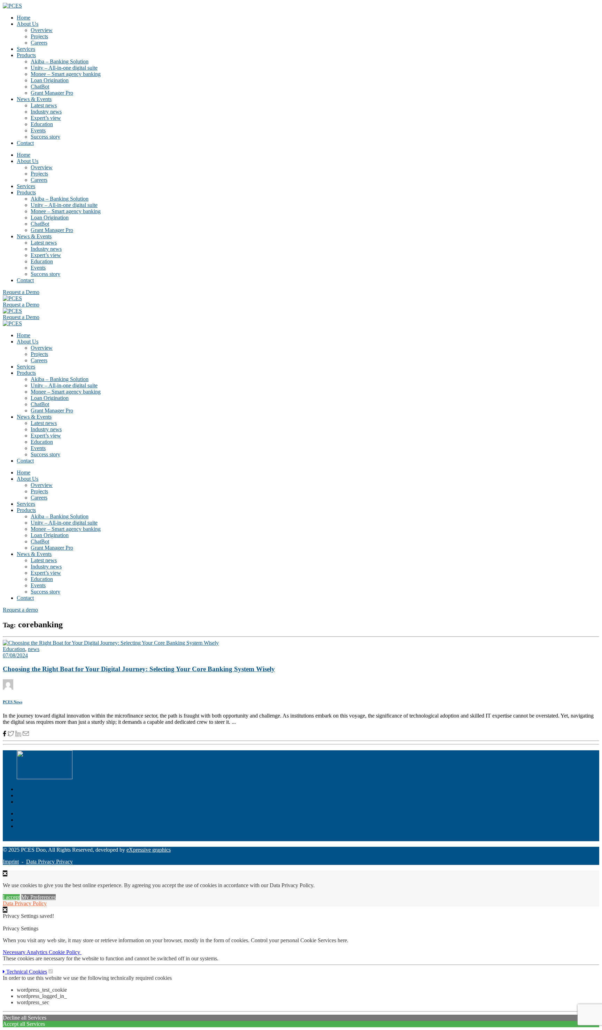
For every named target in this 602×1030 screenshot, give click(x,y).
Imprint (11, 862)
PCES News (12, 702)
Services (26, 49)
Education (42, 124)
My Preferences (38, 897)
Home (23, 18)
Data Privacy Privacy (49, 862)
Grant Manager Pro (52, 93)
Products (26, 55)
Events (38, 130)
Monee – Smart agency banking (66, 74)
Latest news (44, 105)
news (33, 649)
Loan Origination (50, 80)
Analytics (37, 952)
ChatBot (40, 87)
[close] (5, 910)
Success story (45, 137)
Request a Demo (21, 838)
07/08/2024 (15, 655)
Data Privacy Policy (25, 903)
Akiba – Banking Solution (59, 61)
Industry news (46, 112)
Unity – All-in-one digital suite (64, 68)
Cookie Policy (65, 952)
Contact (25, 143)
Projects (39, 36)
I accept (11, 897)
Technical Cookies (26, 972)
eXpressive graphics (148, 850)
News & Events (34, 99)
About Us (27, 24)
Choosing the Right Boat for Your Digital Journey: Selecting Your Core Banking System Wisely (139, 669)
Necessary (14, 952)
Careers (39, 43)
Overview (42, 30)
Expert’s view (46, 118)
